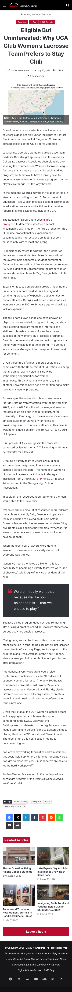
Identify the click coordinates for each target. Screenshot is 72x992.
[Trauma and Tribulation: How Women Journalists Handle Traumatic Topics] (19, 895)
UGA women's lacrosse (14, 806)
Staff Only (49, 970)
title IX (47, 801)
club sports (36, 801)
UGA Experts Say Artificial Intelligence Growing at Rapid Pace (52, 871)
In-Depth (36, 14)
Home (26, 14)
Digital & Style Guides (29, 970)
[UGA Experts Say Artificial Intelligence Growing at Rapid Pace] (53, 856)
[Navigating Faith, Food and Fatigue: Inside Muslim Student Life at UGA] (53, 892)
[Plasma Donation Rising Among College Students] (19, 856)
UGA (33, 22)
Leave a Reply (36, 931)
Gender (47, 14)
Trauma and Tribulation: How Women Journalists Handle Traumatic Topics (17, 912)
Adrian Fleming (21, 801)
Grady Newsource (20, 70)
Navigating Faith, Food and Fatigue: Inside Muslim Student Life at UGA (53, 906)
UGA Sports (46, 22)
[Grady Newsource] (23, 5)
